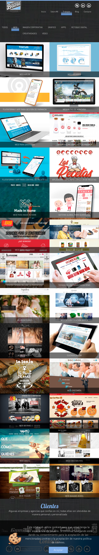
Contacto (87, 11)
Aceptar (58, 549)
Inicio (43, 11)
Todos (5, 27)
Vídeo (45, 33)
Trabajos (66, 11)
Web (15, 27)
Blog (77, 11)
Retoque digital (79, 27)
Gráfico (52, 27)
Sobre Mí (54, 11)
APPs (63, 27)
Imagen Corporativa (33, 27)
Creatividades (30, 33)
